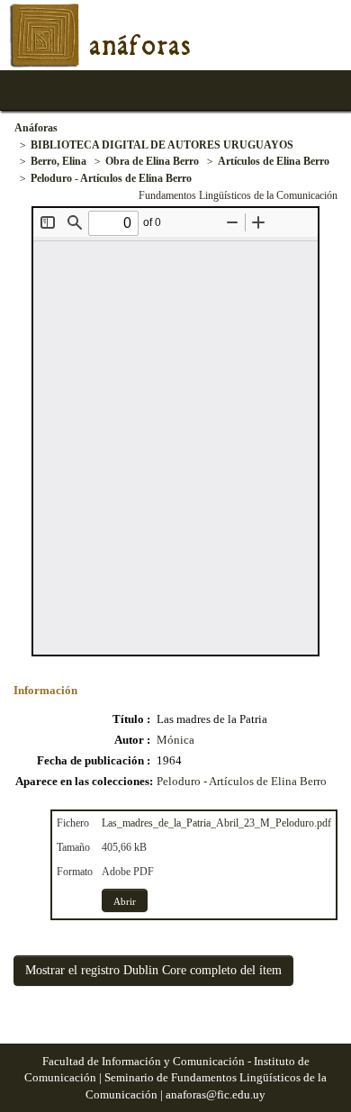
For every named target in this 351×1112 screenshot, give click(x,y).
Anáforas (36, 128)
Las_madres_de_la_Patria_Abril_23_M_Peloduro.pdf (216, 823)
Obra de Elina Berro (152, 161)
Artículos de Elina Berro (273, 161)
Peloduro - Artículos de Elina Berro (111, 178)
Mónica (175, 739)
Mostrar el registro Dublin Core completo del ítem (153, 970)
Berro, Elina (58, 161)
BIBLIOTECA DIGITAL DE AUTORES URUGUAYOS (162, 145)
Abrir (124, 901)
